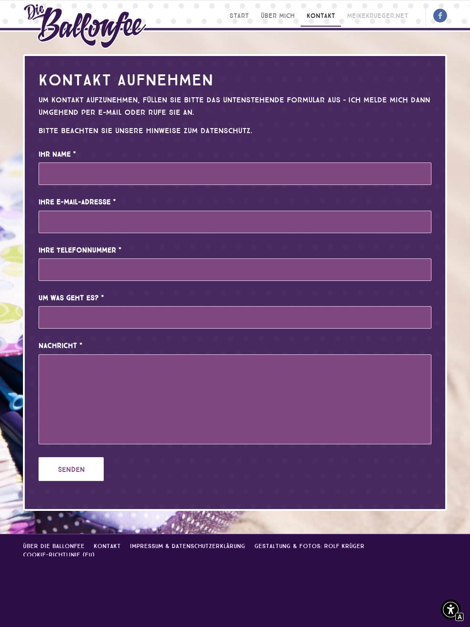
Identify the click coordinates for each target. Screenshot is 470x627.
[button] (451, 610)
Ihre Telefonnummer (80, 249)
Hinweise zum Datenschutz (198, 130)
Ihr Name (57, 153)
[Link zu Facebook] (440, 15)
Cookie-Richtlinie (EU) (59, 553)
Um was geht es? (71, 297)
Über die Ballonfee (53, 545)
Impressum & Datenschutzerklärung (187, 545)
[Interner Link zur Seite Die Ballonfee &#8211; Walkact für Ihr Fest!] (85, 26)
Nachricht (61, 344)
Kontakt (107, 545)
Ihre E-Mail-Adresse (77, 201)
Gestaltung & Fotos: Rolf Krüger (309, 545)
